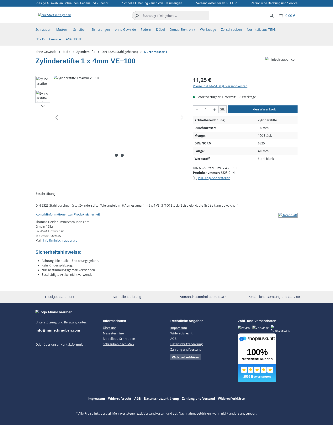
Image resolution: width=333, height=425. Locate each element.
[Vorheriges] (57, 117)
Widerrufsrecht (181, 333)
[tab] (45, 193)
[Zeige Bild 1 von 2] (116, 155)
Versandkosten (155, 413)
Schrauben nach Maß (118, 344)
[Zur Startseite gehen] (54, 14)
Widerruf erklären (185, 357)
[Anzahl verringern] (197, 109)
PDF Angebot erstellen (214, 178)
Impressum (178, 328)
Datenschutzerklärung (186, 344)
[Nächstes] (182, 117)
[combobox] (175, 15)
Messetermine (113, 333)
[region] (110, 117)
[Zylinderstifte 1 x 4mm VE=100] (119, 117)
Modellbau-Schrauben (119, 339)
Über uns (109, 328)
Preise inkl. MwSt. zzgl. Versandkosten (220, 86)
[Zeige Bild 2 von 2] (122, 155)
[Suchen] (136, 15)
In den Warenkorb (263, 109)
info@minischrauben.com (61, 240)
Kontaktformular (73, 344)
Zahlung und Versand (186, 349)
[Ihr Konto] (271, 16)
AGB (173, 339)
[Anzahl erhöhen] (215, 109)
